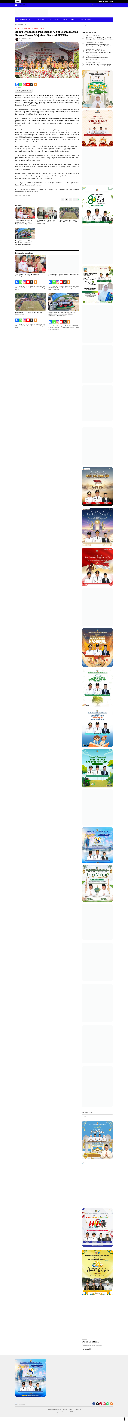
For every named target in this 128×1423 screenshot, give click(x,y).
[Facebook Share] (62, 199)
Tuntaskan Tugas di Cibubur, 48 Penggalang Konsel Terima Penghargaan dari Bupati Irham (46, 1)
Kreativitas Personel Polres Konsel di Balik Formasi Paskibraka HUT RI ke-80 (97, 58)
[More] (35, 83)
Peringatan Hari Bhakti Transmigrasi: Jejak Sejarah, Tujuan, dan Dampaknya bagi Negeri (98, 45)
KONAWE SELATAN (26, 28)
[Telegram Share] (74, 199)
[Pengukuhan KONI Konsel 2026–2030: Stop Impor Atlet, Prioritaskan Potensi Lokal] (47, 213)
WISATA (73, 19)
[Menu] (16, 5)
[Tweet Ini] (66, 199)
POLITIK (56, 19)
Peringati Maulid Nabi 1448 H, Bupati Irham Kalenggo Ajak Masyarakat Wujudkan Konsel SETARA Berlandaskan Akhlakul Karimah (24, 242)
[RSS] (111, 1404)
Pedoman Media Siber (53, 1409)
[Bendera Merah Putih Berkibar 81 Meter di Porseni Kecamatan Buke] (69, 213)
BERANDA (23, 5)
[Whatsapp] (20, 83)
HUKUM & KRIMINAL (44, 19)
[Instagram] (24, 83)
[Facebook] (17, 83)
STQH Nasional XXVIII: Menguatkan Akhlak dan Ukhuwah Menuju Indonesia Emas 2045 (98, 65)
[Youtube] (28, 83)
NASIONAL (23, 19)
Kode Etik (78, 1409)
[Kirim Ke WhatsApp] (77, 199)
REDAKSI (71, 1409)
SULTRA (31, 19)
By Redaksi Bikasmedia (25, 38)
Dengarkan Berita (25, 91)
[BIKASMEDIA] (31, 12)
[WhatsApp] (107, 1404)
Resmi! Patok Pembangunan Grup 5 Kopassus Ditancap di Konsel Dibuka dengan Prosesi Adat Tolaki (99, 38)
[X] (31, 83)
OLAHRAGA (64, 19)
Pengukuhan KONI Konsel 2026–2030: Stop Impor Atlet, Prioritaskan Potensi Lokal (47, 222)
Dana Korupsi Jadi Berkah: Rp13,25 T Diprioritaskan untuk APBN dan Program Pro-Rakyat (98, 51)
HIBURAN (88, 19)
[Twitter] (97, 1404)
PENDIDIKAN (36, 28)
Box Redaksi (63, 1409)
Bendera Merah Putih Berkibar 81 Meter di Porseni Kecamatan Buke (69, 221)
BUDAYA (80, 19)
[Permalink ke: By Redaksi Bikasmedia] (16, 39)
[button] (111, 4)
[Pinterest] (100, 1404)
